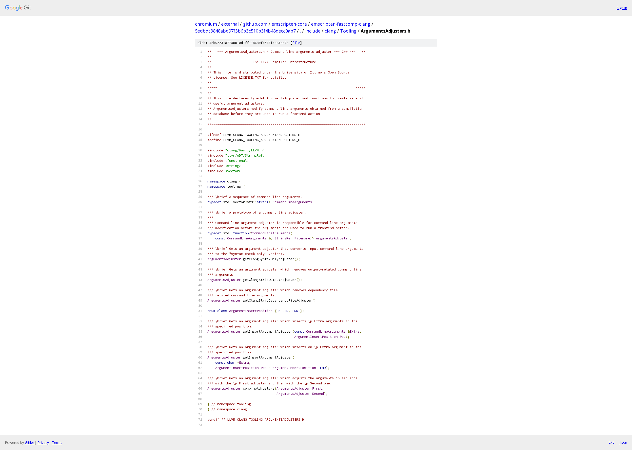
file (296, 43)
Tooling (348, 31)
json (623, 442)
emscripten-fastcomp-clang (340, 24)
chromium (206, 24)
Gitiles (30, 442)
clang (330, 31)
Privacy (43, 442)
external (230, 24)
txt (611, 442)
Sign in (622, 7)
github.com (255, 24)
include (312, 31)
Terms (57, 442)
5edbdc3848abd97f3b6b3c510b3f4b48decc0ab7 (245, 31)
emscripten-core (289, 24)
